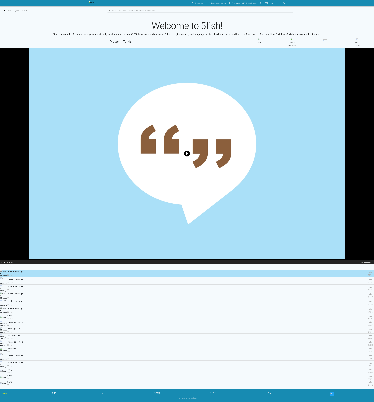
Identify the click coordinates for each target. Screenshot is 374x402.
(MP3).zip (357, 44)
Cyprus (16, 11)
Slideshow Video (292, 44)
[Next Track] (7, 262)
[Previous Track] (1, 262)
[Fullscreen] (372, 262)
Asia (9, 11)
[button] (109, 10)
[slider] (367, 262)
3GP (259, 44)
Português (269, 393)
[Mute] (362, 262)
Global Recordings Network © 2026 (187, 398)
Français (102, 393)
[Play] (4, 262)
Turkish (24, 11)
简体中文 (157, 393)
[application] (187, 156)
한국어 (54, 393)
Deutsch (213, 393)
